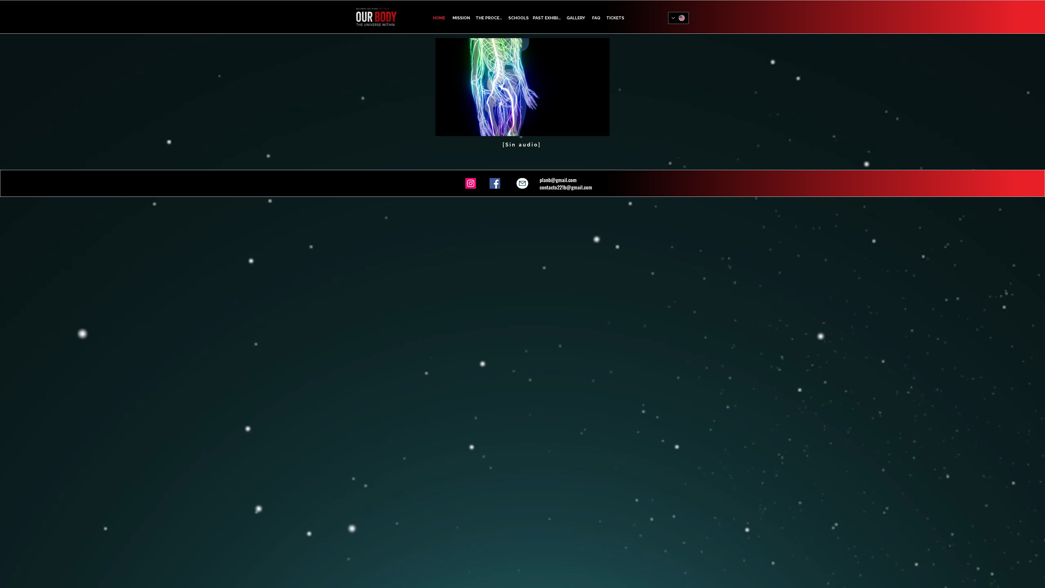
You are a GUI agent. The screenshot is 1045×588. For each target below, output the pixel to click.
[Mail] (522, 183)
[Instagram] (470, 183)
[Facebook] (495, 183)
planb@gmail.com (558, 179)
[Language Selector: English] (678, 18)
